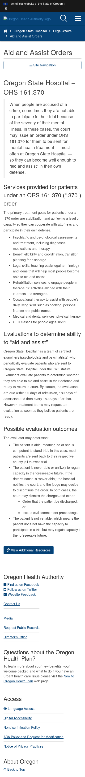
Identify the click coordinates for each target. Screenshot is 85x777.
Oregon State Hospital (30, 30)
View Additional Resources (30, 550)
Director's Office (15, 637)
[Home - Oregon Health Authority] (5, 30)
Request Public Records (21, 627)
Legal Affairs (62, 30)
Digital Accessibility (18, 718)
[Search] (64, 19)
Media (8, 618)
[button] (6, 8)
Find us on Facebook (23, 584)
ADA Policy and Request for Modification (34, 736)
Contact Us (12, 603)
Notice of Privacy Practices (23, 746)
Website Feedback (22, 594)
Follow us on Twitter (22, 589)
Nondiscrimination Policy (22, 727)
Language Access (20, 708)
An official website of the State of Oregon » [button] (38, 3)
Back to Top (15, 769)
